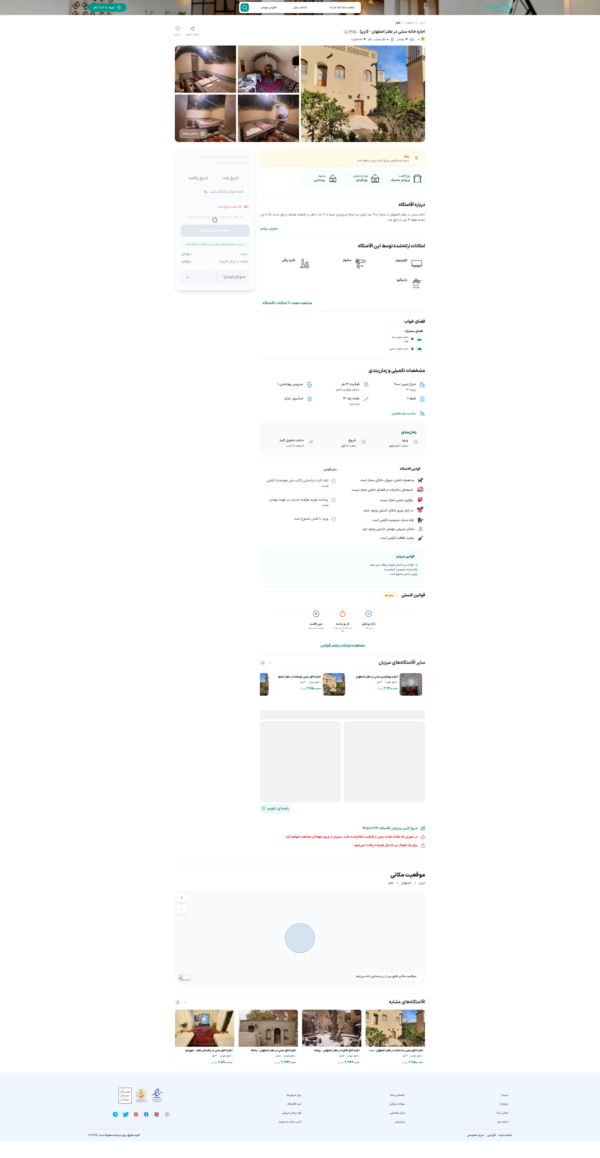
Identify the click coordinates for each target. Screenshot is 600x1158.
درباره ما (504, 1104)
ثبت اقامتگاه (294, 1104)
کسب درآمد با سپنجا (290, 1122)
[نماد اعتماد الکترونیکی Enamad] (157, 1095)
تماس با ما (502, 1113)
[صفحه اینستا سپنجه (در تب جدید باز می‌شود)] (167, 1114)
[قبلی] (270, 663)
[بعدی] (263, 663)
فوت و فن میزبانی (291, 1113)
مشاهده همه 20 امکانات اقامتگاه (287, 303)
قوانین (491, 1135)
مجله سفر (502, 1122)
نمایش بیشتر (269, 228)
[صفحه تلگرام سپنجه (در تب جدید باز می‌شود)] (115, 1114)
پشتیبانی (400, 1122)
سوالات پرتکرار (397, 1104)
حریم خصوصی (475, 1135)
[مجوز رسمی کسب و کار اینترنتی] (125, 1096)
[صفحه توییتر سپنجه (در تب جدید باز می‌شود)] (125, 1114)
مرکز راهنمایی (397, 1113)
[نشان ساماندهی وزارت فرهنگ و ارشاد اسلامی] (141, 1095)
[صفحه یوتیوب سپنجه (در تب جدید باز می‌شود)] (136, 1114)
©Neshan (185, 980)
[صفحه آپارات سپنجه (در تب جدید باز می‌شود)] (156, 1114)
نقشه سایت (505, 1135)
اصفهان (409, 23)
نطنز (398, 23)
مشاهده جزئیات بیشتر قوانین (342, 645)
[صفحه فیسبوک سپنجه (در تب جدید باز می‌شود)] (146, 1114)
